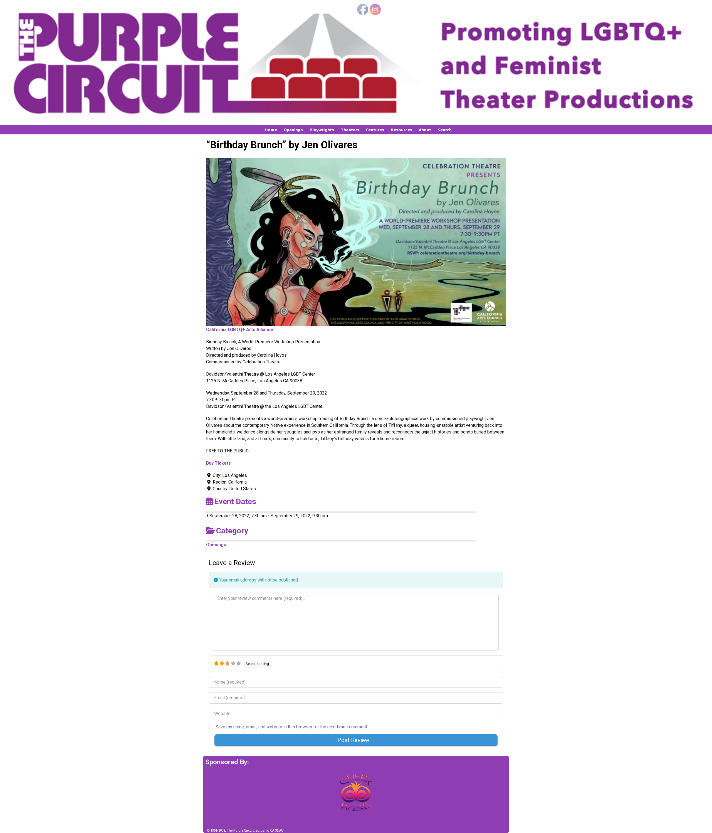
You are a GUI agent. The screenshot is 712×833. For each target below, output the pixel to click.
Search (445, 129)
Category (232, 530)
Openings (293, 129)
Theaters (350, 129)
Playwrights (322, 129)
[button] (228, 242)
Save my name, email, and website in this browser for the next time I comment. (292, 727)
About (425, 129)
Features (375, 129)
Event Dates (235, 501)
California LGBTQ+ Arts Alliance (239, 329)
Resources (401, 129)
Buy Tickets (218, 463)
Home (271, 129)
